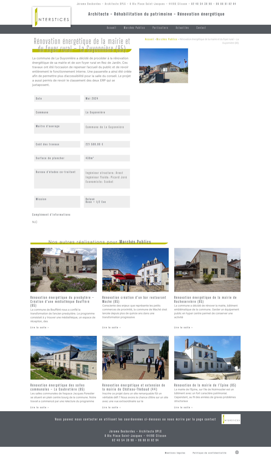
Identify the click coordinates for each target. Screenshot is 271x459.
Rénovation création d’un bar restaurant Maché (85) (134, 299)
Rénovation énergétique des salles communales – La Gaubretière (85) (57, 387)
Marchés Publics (134, 27)
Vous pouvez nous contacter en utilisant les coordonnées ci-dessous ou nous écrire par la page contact (135, 419)
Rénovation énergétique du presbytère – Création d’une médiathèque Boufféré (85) (62, 301)
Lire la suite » (39, 327)
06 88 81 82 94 (226, 3)
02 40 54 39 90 (201, 3)
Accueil (112, 27)
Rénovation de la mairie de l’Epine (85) (205, 385)
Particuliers (160, 27)
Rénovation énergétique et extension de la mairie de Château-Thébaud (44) (133, 387)
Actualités (182, 27)
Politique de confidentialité (210, 453)
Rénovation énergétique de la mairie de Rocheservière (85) (205, 299)
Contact (201, 27)
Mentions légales (175, 453)
